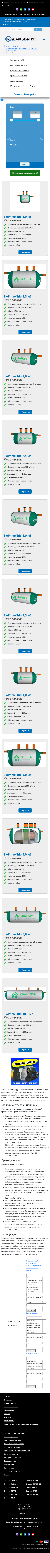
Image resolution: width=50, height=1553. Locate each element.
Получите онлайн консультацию (32, 1262)
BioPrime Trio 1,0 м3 (18, 217)
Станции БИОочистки (12, 1471)
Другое (6, 1475)
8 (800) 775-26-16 (11, 14)
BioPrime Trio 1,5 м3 (18, 296)
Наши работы (6, 5)
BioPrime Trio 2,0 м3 (18, 376)
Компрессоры (9, 1464)
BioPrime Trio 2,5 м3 (18, 456)
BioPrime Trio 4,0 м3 (18, 695)
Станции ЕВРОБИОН (33, 1484)
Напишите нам (31, 1354)
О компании (8, 1400)
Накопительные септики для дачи (17, 1451)
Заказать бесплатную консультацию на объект (33, 1267)
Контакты (42, 3)
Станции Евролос (10, 1494)
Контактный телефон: (34, 1297)
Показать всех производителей (25, 173)
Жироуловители (10, 1461)
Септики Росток (32, 1494)
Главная (7, 1396)
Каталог (16, 3)
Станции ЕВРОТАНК (11, 1487)
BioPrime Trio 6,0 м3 (18, 854)
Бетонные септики (11, 1454)
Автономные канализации (14, 1444)
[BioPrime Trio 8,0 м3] (25, 914)
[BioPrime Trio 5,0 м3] (25, 755)
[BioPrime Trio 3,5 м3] (25, 595)
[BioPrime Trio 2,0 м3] (25, 356)
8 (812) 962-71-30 (38, 14)
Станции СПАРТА (10, 1481)
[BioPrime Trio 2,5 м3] (25, 436)
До (35, 112)
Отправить (31, 1310)
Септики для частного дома (14, 1433)
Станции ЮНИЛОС (33, 1481)
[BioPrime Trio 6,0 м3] (25, 834)
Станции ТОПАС (10, 1491)
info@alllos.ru (24, 1513)
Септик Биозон (31, 1487)
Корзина (8, 19)
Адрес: (29, 1302)
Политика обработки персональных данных (21, 1424)
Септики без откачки (12, 1447)
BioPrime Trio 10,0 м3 (18, 1014)
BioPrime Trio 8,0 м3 (18, 934)
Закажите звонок (32, 1313)
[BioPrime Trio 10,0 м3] (25, 994)
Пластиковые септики (12, 1440)
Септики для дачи (11, 1437)
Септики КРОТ (31, 1491)
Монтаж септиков (32, 3)
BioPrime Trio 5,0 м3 (18, 775)
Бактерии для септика (12, 1458)
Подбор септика (7, 3)
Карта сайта (9, 1421)
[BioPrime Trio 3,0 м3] (25, 515)
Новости (22, 3)
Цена (12, 107)
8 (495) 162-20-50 (24, 14)
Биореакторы (9, 1468)
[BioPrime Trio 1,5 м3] (25, 276)
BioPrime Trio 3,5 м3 (18, 615)
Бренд (12, 140)
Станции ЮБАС (9, 1498)
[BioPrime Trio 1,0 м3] (25, 197)
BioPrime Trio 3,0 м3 (18, 535)
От (17, 112)
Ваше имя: (30, 1292)
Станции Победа (10, 1484)
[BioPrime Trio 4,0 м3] (25, 675)
